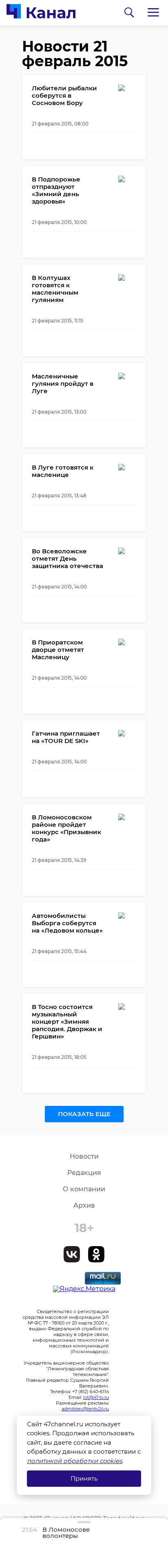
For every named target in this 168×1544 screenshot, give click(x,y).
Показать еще (84, 1114)
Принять (84, 1478)
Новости (84, 1156)
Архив (84, 1205)
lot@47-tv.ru (96, 1397)
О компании (84, 1189)
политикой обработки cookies (74, 1461)
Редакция (84, 1173)
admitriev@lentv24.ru (85, 1409)
